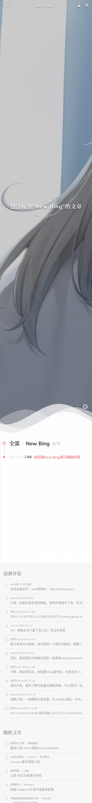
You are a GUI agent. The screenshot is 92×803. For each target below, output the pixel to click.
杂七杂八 (47, 798)
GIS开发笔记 (17, 757)
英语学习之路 (17, 743)
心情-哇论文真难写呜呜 (26, 775)
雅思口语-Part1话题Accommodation (34, 748)
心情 (26, 770)
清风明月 (15, 770)
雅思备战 (33, 743)
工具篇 (28, 457)
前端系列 (15, 784)
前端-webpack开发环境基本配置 (32, 789)
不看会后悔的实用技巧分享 (24, 798)
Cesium (31, 757)
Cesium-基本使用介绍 (25, 762)
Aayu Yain (45, 5)
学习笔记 (44, 757)
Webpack (29, 784)
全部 (14, 443)
